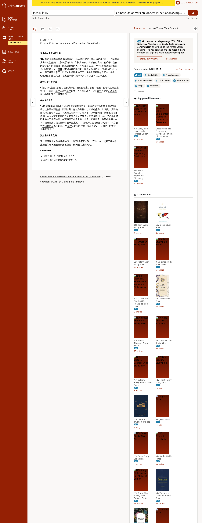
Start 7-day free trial (149, 58)
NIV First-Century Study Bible (163, 381)
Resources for (147, 69)
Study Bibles (144, 194)
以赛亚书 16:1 (50, 156)
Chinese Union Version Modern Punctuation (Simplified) (70, 176)
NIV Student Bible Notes (164, 457)
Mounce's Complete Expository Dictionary (138, 175)
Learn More (171, 58)
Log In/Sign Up (189, 2)
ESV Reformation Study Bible (141, 263)
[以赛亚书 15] (33, 102)
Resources (139, 28)
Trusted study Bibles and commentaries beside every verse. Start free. (111, 2)
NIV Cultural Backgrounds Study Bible (143, 382)
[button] (186, 3)
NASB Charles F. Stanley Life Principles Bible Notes (141, 303)
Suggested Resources (149, 98)
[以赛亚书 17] (126, 102)
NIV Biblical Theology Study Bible (141, 343)
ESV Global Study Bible (163, 226)
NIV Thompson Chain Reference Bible (163, 495)
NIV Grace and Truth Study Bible (142, 420)
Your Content (171, 28)
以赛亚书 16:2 (50, 159)
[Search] (193, 13)
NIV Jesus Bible (163, 419)
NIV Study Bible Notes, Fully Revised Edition (141, 131)
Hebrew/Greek (155, 28)
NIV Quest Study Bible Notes (141, 457)
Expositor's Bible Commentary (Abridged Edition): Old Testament (164, 133)
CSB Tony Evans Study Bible (141, 226)
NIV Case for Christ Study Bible (164, 342)
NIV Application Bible (163, 300)
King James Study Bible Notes (164, 263)
